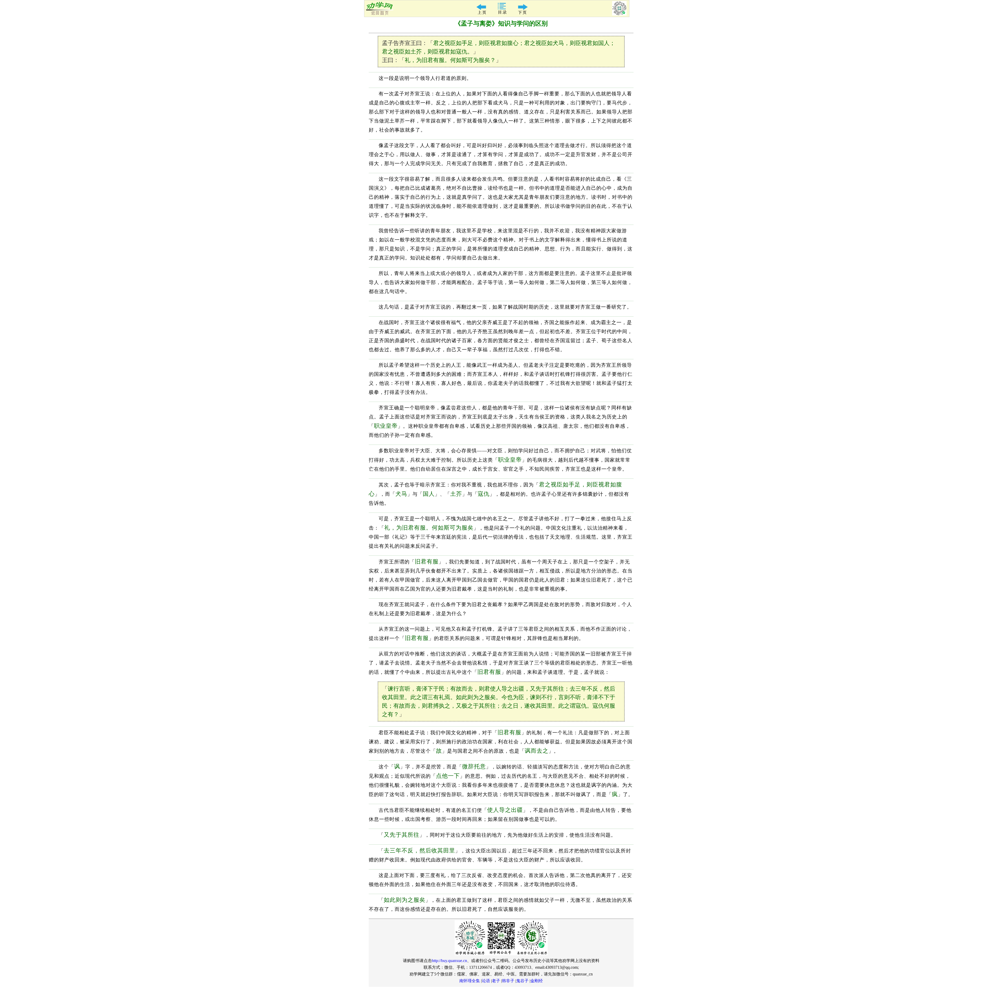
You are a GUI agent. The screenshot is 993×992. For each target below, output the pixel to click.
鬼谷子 (522, 981)
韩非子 (508, 981)
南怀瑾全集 (469, 981)
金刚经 (536, 981)
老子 (496, 981)
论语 (486, 981)
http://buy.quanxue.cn (449, 960)
